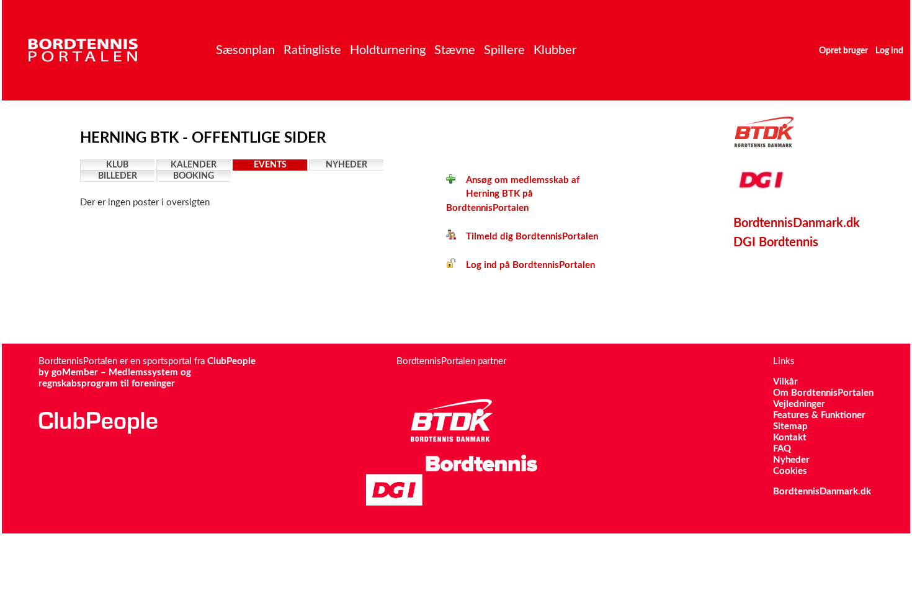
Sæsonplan (245, 50)
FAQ (782, 448)
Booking (193, 176)
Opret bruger (843, 51)
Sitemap (790, 426)
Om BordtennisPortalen (823, 393)
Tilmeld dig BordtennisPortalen (527, 236)
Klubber (555, 50)
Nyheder (346, 165)
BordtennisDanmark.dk (796, 223)
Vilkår (785, 381)
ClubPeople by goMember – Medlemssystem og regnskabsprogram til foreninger (147, 372)
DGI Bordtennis (775, 242)
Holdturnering (388, 50)
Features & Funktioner (819, 415)
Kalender (194, 165)
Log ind (889, 51)
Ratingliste (312, 50)
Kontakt (790, 437)
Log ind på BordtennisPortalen (525, 265)
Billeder (117, 176)
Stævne (454, 50)
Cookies (790, 471)
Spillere (504, 50)
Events (270, 165)
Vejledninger (799, 404)
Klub (117, 165)
